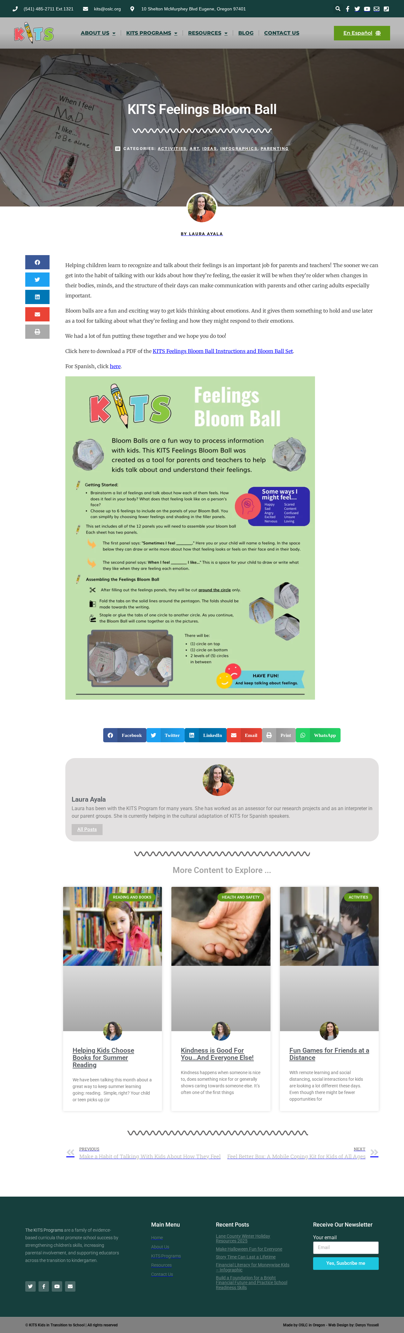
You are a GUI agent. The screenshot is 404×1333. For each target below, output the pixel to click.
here (115, 366)
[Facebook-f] (44, 1286)
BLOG (245, 33)
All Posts (87, 829)
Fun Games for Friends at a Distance (329, 1054)
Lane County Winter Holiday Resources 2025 (243, 1238)
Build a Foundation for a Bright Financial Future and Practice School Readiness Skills (251, 1282)
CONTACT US (281, 33)
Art (194, 148)
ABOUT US (95, 33)
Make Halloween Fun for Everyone (249, 1249)
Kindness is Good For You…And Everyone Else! (217, 1054)
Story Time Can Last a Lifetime (246, 1256)
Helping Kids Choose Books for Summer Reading (103, 1058)
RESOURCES (204, 33)
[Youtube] (57, 1286)
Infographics (239, 148)
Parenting (275, 148)
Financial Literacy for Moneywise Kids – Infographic (252, 1267)
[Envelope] (70, 1286)
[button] (338, 9)
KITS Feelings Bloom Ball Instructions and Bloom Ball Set (223, 351)
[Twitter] (30, 1286)
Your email (325, 1237)
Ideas (209, 148)
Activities (172, 148)
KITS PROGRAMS (148, 33)
